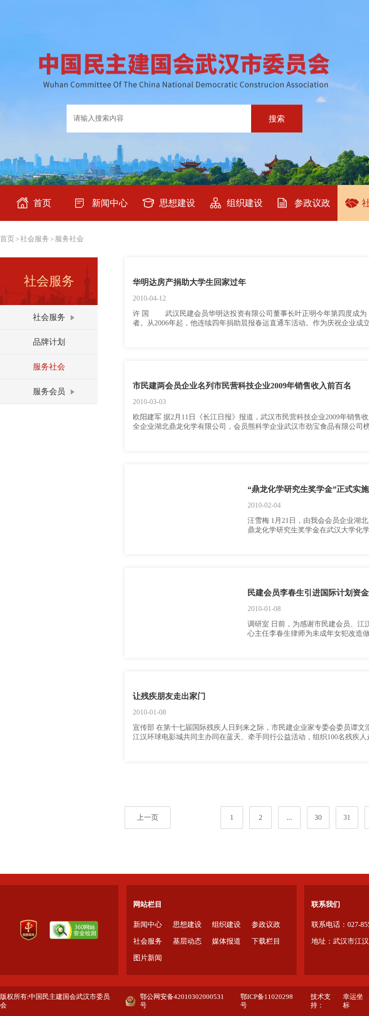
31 (347, 817)
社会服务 (34, 239)
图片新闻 (147, 958)
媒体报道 (226, 941)
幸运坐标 (353, 1001)
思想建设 (187, 924)
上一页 (147, 817)
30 (318, 817)
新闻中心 (147, 924)
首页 (7, 239)
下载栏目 (266, 941)
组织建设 (226, 924)
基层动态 (187, 941)
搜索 (277, 118)
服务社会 (69, 239)
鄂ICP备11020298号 (266, 1001)
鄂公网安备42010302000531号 (182, 1001)
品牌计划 (49, 341)
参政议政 (266, 924)
